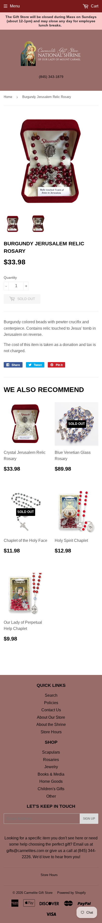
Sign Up (89, 818)
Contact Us (51, 710)
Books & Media (51, 774)
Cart (94, 6)
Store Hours (51, 732)
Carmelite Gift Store (38, 893)
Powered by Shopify (71, 893)
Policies (51, 703)
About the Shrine (51, 724)
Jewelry (51, 767)
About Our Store (51, 717)
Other (51, 796)
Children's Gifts (51, 789)
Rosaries (51, 760)
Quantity (10, 277)
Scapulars (51, 752)
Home (8, 97)
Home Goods (51, 781)
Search (51, 695)
